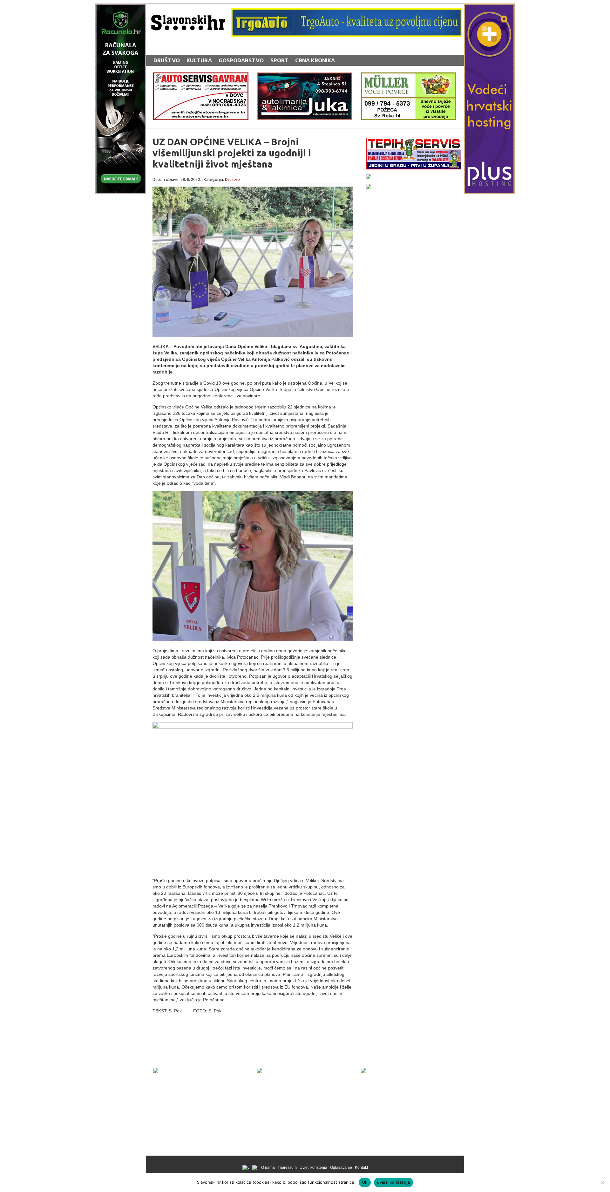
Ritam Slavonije (177, 48)
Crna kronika (315, 60)
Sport (279, 60)
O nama (268, 1167)
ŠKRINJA (246, 48)
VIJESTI (218, 48)
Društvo (166, 60)
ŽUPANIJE (276, 48)
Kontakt (361, 1167)
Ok (365, 1182)
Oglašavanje (341, 1167)
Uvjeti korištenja (313, 1167)
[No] (602, 1182)
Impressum (287, 1167)
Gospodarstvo (241, 60)
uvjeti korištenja (393, 1182)
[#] (346, 35)
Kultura (199, 60)
